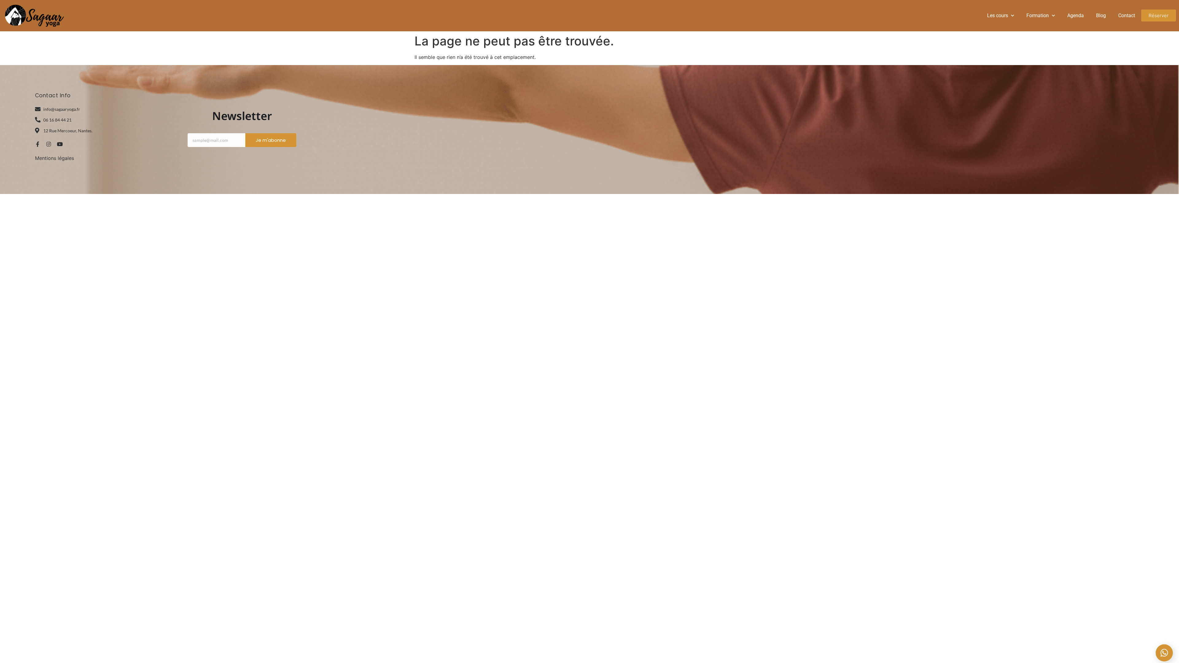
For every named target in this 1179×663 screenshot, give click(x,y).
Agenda (1075, 15)
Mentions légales (54, 158)
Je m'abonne (271, 140)
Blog (1101, 15)
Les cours (997, 15)
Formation (1037, 15)
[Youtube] (59, 144)
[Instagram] (48, 144)
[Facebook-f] (37, 144)
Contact (1126, 15)
